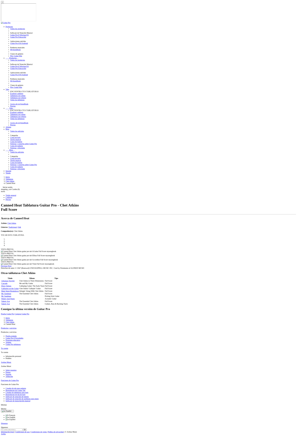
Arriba (3, 434)
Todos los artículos (17, 131)
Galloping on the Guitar (10, 289)
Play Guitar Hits (16, 56)
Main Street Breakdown (10, 291)
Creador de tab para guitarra (16, 388)
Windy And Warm (8, 299)
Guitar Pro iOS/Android (19, 43)
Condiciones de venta (39, 432)
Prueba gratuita (11, 336)
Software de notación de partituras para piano (22, 399)
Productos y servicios (8, 328)
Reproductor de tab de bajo (15, 395)
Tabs (7, 89)
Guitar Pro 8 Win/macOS (19, 35)
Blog (7, 129)
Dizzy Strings (6, 286)
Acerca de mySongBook (19, 104)
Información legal (7, 432)
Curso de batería (16, 142)
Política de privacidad (56, 432)
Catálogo (9, 197)
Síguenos (4, 423)
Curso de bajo (15, 137)
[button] (4, 266)
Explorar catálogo (16, 94)
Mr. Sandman (6, 294)
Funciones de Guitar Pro (10, 380)
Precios (13, 106)
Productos (9, 27)
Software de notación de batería (17, 397)
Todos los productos (17, 29)
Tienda (8, 173)
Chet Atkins (11, 223)
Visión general (11, 195)
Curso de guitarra (16, 146)
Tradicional (12, 227)
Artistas (8, 127)
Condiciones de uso (22, 432)
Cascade (4, 283)
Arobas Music (6, 362)
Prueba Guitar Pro (7, 314)
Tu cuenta (4, 348)
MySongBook (15, 50)
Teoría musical (15, 140)
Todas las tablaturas (17, 100)
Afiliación (9, 376)
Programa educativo (13, 340)
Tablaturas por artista (17, 96)
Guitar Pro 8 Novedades (14, 338)
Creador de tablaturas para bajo (17, 392)
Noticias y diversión (17, 148)
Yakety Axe (5, 301)
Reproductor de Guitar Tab (15, 390)
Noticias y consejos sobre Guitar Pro (23, 144)
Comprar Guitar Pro (22, 314)
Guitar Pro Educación (18, 37)
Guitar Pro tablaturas (13, 344)
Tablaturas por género (18, 98)
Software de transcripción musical (18, 401)
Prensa (8, 372)
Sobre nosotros (11, 370)
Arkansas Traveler (8, 281)
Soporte (8, 171)
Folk (19, 227)
